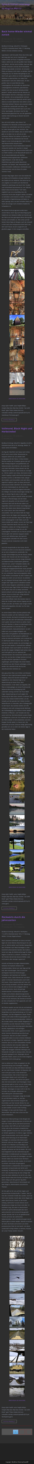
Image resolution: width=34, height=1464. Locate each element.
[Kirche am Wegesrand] (17, 1322)
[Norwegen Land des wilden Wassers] (17, 1391)
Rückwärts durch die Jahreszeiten (13, 918)
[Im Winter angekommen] (17, 1345)
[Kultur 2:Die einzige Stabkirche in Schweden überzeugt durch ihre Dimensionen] (17, 320)
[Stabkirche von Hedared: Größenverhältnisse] (17, 366)
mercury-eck (8, 39)
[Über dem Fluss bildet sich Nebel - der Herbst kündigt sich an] (17, 809)
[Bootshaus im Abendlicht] (17, 786)
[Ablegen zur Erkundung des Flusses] (17, 878)
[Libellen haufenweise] (17, 251)
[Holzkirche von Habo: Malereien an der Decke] (17, 297)
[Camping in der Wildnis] (17, 1368)
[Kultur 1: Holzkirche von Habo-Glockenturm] (17, 274)
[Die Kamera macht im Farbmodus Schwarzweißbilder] (17, 1253)
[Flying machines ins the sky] (17, 1276)
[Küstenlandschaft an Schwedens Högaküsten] (17, 762)
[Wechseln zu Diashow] (17, 398)
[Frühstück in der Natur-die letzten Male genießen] (17, 866)
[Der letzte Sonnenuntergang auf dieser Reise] (17, 389)
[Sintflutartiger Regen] (17, 739)
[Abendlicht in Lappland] (17, 1241)
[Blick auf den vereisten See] (17, 1356)
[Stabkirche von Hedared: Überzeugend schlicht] (17, 343)
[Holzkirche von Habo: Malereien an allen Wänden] (17, 285)
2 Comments (20, 927)
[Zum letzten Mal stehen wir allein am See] (17, 239)
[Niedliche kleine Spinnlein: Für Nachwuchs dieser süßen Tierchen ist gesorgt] (17, 262)
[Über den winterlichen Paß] (17, 1379)
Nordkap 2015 (8, 41)
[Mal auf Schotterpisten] (17, 1333)
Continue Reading (10, 420)
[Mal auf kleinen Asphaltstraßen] (17, 1310)
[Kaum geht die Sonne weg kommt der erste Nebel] (17, 820)
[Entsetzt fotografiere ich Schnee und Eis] (17, 1287)
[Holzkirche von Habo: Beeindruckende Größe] (17, 308)
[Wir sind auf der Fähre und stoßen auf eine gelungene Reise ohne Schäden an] (17, 378)
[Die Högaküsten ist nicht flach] (17, 774)
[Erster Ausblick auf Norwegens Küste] (17, 1264)
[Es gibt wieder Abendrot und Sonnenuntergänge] (17, 832)
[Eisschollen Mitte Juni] (17, 1299)
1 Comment (20, 41)
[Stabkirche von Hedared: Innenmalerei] (17, 332)
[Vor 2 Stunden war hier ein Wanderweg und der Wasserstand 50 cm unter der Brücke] (17, 751)
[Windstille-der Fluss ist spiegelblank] (17, 855)
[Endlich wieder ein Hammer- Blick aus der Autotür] (17, 843)
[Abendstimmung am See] (17, 797)
